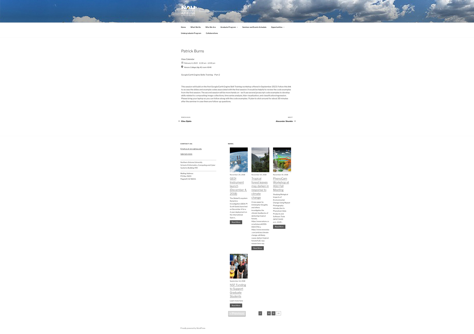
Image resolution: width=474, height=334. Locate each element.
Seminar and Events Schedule (254, 27)
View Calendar (187, 59)
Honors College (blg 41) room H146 (197, 67)
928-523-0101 (186, 154)
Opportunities (276, 27)
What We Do (195, 27)
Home (183, 27)
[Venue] (182, 67)
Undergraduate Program (191, 33)
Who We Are (210, 27)
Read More (236, 222)
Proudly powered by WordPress (192, 328)
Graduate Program (228, 27)
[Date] (182, 62)
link (289, 86)
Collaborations (212, 33)
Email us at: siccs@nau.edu (191, 149)
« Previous (237, 313)
